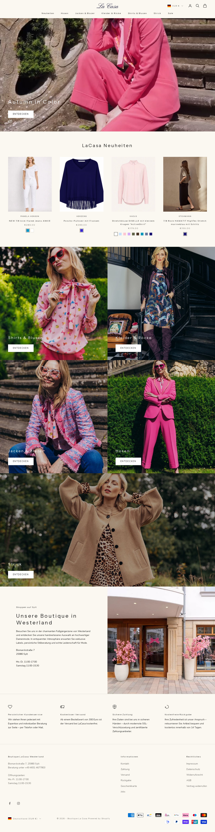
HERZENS (81, 216)
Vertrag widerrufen (196, 786)
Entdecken (21, 114)
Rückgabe (126, 780)
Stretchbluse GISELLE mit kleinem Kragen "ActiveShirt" (133, 222)
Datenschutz (193, 769)
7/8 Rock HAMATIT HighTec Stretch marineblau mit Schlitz (185, 222)
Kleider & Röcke (111, 13)
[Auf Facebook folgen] (9, 803)
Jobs (123, 791)
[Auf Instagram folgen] (18, 803)
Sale (170, 13)
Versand (125, 774)
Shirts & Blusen (137, 13)
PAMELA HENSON (29, 216)
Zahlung (125, 769)
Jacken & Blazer (85, 13)
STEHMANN (185, 216)
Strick (157, 13)
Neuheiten (48, 13)
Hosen (65, 13)
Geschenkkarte (129, 786)
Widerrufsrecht (194, 774)
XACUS (133, 216)
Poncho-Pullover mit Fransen (81, 221)
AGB (188, 780)
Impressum (192, 763)
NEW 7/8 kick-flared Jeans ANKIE (30, 221)
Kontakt (125, 763)
